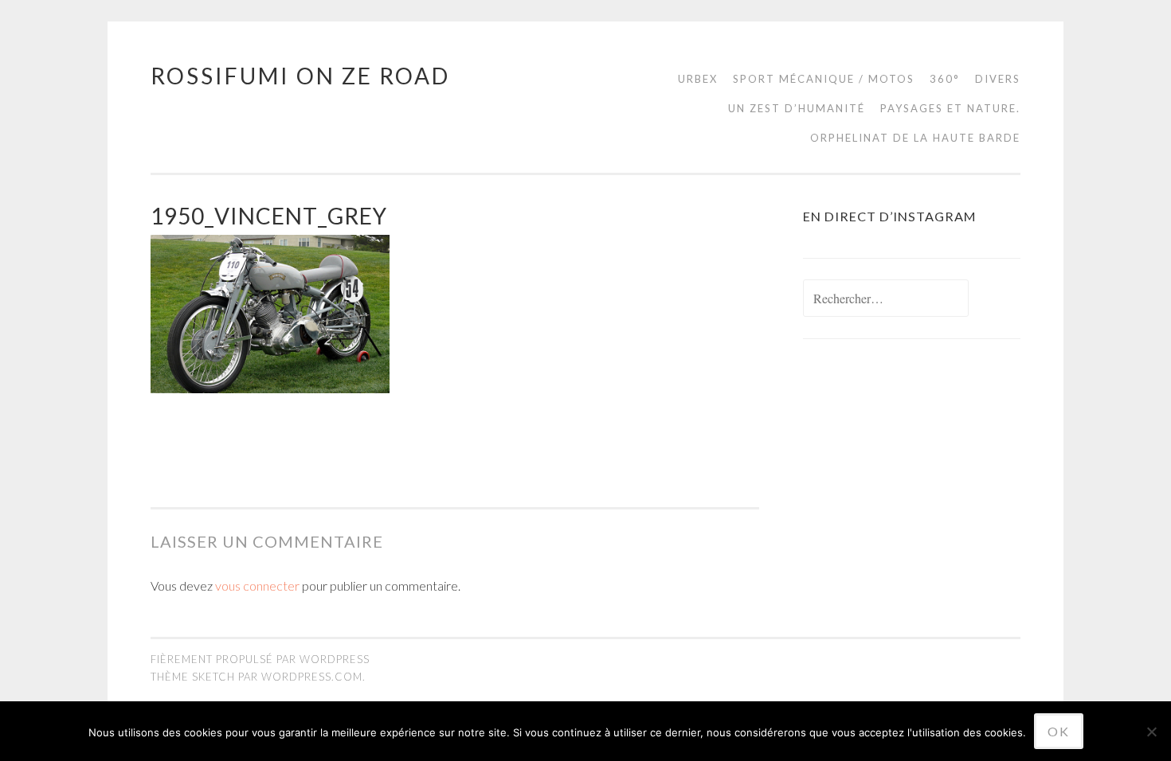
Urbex (698, 78)
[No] (1151, 732)
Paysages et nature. (950, 108)
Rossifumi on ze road (300, 75)
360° (945, 78)
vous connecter (257, 585)
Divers (997, 78)
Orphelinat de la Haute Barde (915, 137)
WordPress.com (311, 676)
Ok (1059, 731)
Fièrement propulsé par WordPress (260, 659)
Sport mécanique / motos (823, 78)
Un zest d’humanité (796, 108)
